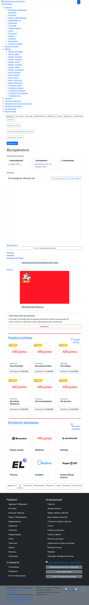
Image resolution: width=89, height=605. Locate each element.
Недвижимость (14, 521)
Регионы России (54, 547)
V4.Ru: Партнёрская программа (64, 576)
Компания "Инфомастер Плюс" (18, 597)
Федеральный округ (15, 258)
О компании (13, 567)
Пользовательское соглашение (18, 599)
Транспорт (12, 543)
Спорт (11, 539)
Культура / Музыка (16, 513)
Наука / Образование (17, 517)
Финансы (12, 552)
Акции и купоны (20, 337)
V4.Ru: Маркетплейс (64, 572)
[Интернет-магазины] (76, 426)
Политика (12, 530)
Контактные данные (17, 575)
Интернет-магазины (23, 422)
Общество (12, 526)
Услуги (50, 526)
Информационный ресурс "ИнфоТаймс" (64, 567)
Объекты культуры (55, 539)
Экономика (13, 556)
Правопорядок (14, 534)
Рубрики (51, 552)
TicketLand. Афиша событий (59, 521)
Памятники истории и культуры (61, 543)
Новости (51, 504)
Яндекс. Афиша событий (58, 513)
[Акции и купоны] (76, 340)
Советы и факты (54, 534)
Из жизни (12, 508)
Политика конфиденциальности (19, 601)
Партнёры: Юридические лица (61, 556)
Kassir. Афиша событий (57, 517)
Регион (10, 269)
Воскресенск (12, 245)
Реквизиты (13, 571)
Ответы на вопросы (56, 530)
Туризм (11, 547)
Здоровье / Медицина (17, 504)
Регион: (44, 248)
